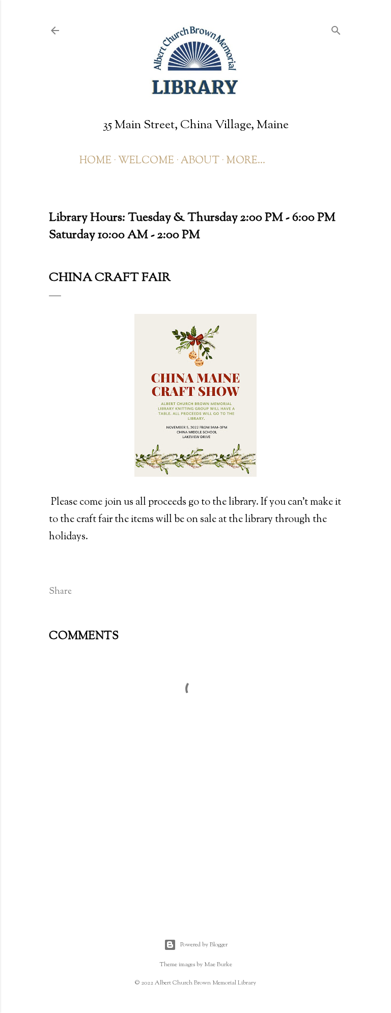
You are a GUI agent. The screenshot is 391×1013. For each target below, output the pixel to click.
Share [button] (60, 591)
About (200, 161)
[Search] (336, 29)
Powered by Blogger (204, 944)
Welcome (146, 161)
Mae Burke (218, 964)
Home (95, 161)
